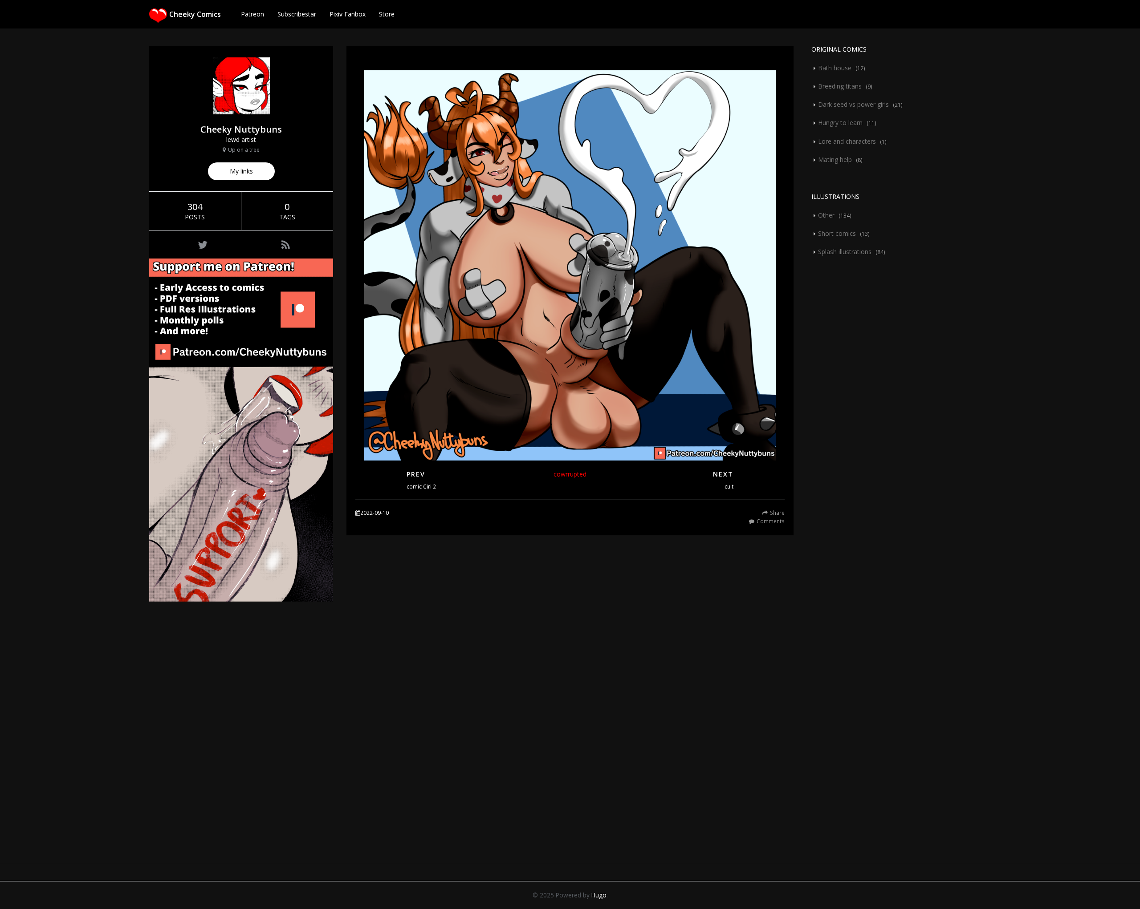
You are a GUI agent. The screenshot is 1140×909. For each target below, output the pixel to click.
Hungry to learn (840, 122)
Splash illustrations (844, 251)
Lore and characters (847, 141)
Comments (771, 521)
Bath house (834, 68)
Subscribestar (296, 14)
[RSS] (285, 244)
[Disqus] (570, 741)
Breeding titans (840, 86)
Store (387, 14)
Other (826, 215)
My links (241, 171)
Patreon (252, 14)
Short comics (837, 233)
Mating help (835, 159)
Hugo (599, 895)
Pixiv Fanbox (348, 14)
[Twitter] (203, 244)
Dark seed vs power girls (853, 104)
